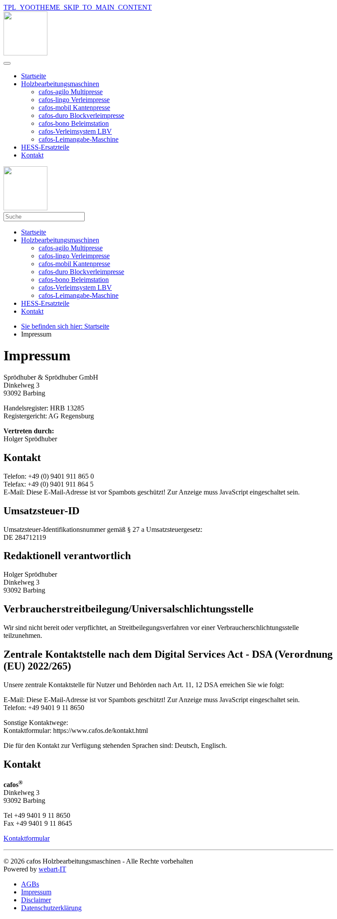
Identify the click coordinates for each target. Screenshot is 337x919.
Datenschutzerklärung (51, 908)
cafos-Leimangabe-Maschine (78, 139)
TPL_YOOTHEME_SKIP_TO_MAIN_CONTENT (78, 7)
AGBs (30, 884)
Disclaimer (36, 900)
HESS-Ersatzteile (45, 147)
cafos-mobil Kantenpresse (74, 107)
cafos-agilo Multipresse (71, 91)
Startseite (33, 76)
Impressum (36, 892)
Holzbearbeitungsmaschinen (60, 84)
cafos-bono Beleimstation (74, 123)
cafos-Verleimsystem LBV (75, 131)
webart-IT (52, 869)
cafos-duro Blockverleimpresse (81, 115)
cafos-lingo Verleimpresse (74, 99)
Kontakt (32, 155)
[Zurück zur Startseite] (25, 53)
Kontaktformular (27, 838)
